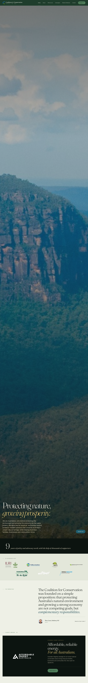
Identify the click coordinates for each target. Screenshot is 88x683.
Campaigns (57, 2)
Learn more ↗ (53, 670)
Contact (74, 2)
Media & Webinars (66, 2)
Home (39, 2)
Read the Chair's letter (80, 621)
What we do (50, 2)
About (44, 2)
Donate (82, 2)
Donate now (80, 531)
